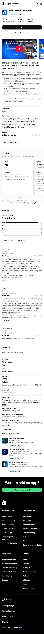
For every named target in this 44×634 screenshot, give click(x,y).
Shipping (26, 541)
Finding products (8, 520)
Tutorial (5, 368)
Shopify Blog (7, 576)
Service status (28, 588)
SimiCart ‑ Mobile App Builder (19, 450)
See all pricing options (31, 203)
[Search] (37, 3)
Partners (26, 576)
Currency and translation (32, 545)
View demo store (22, 33)
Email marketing (29, 533)
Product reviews (29, 524)
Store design (7, 533)
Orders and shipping (9, 528)
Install (22, 27)
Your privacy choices (10, 627)
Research (5, 580)
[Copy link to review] (11, 249)
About (25, 559)
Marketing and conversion (7, 538)
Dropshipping (28, 516)
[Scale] (22, 197)
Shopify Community (9, 568)
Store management (9, 543)
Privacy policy (7, 362)
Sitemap (5, 622)
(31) (23, 21)
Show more (5, 281)
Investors (26, 568)
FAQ (3, 365)
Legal (25, 584)
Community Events (9, 572)
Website (5, 382)
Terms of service (8, 611)
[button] (22, 442)
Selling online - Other (10, 142)
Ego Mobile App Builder (17, 438)
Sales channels (7, 516)
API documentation (9, 564)
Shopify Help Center (9, 559)
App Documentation (9, 371)
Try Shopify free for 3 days (22, 490)
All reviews (21, 241)
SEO (24, 537)
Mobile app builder (9, 135)
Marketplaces (28, 520)
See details (6, 429)
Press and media (29, 572)
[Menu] (41, 3)
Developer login (8, 606)
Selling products (8, 524)
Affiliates (26, 580)
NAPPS (30, 21)
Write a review (8, 241)
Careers (26, 564)
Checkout (5, 119)
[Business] (21, 197)
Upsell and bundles (30, 528)
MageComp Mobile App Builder (19, 462)
